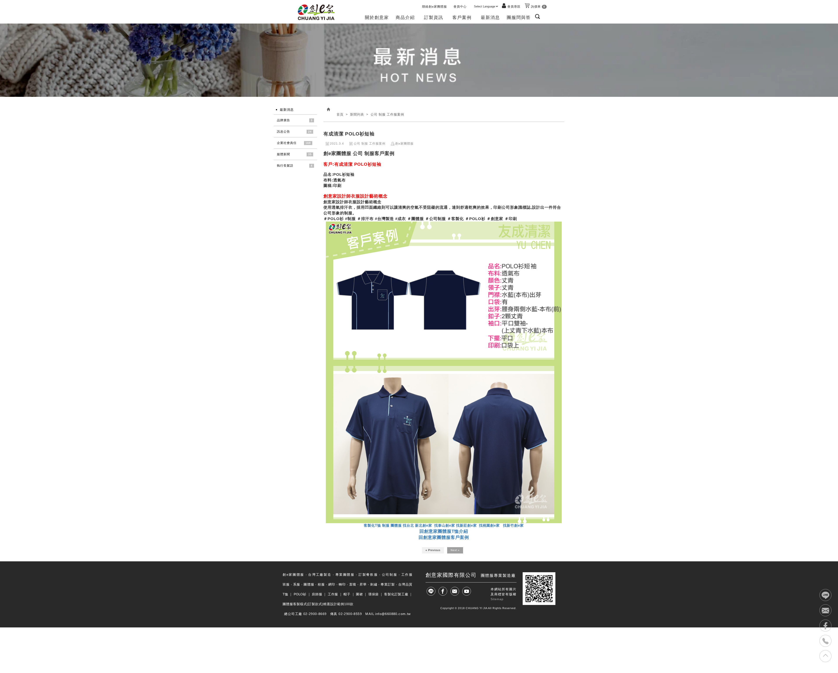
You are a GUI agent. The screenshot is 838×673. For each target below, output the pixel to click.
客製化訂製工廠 (396, 594)
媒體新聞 (283, 154)
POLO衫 (300, 594)
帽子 (346, 594)
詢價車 (537, 6)
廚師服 (317, 594)
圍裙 (359, 594)
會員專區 (513, 6)
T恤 (285, 594)
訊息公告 (283, 131)
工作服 (333, 594)
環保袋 (373, 594)
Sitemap (497, 599)
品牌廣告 (283, 120)
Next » (455, 550)
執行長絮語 (285, 165)
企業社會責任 (287, 143)
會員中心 (460, 6)
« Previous (433, 550)
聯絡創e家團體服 (434, 6)
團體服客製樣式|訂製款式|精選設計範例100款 (318, 604)
